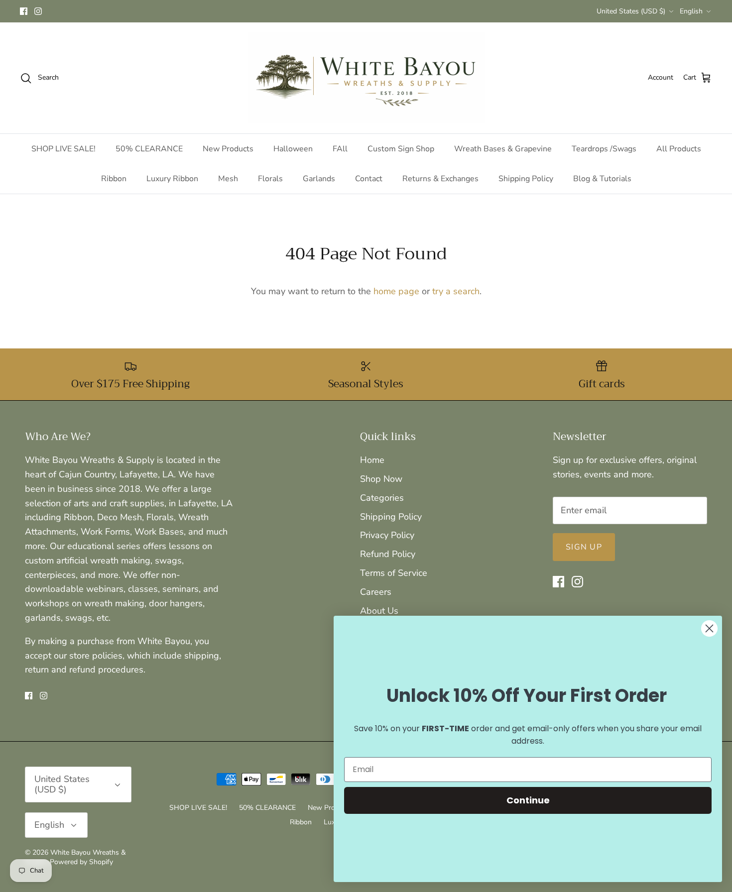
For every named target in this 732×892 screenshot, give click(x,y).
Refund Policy (387, 554)
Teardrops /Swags (604, 148)
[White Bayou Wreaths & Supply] (366, 77)
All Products (678, 148)
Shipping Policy (525, 178)
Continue (528, 800)
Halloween (293, 148)
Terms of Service (393, 573)
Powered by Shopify (81, 862)
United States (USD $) (631, 11)
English (691, 11)
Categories (382, 498)
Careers (375, 592)
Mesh (228, 178)
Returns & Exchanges (440, 178)
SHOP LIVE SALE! (63, 148)
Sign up (584, 547)
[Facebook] (23, 11)
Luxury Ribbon (172, 178)
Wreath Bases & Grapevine (503, 148)
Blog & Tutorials (602, 178)
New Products (228, 148)
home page (396, 291)
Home (372, 460)
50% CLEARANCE (149, 148)
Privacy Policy (387, 535)
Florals (270, 178)
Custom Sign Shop (400, 148)
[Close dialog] (709, 628)
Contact (368, 178)
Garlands (319, 178)
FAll (340, 148)
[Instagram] (38, 11)
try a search (456, 291)
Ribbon (113, 178)
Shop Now (381, 479)
